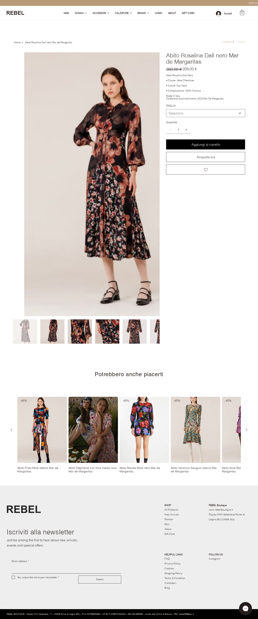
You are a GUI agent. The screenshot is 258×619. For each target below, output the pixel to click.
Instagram (214, 400)
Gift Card (169, 375)
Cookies (169, 410)
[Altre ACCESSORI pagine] (108, 13)
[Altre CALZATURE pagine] (131, 13)
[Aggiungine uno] (186, 130)
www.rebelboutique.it (221, 351)
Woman (168, 360)
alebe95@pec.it (186, 455)
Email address (20, 402)
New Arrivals (171, 356)
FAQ (167, 400)
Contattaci (170, 424)
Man (167, 365)
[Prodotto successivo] (246, 271)
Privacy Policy (172, 405)
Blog (167, 429)
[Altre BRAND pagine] (148, 13)
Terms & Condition (174, 419)
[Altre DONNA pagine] (86, 13)
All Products (171, 351)
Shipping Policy (173, 414)
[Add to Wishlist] (205, 169)
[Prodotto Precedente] (11, 271)
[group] (129, 276)
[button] (242, 12)
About (167, 370)
